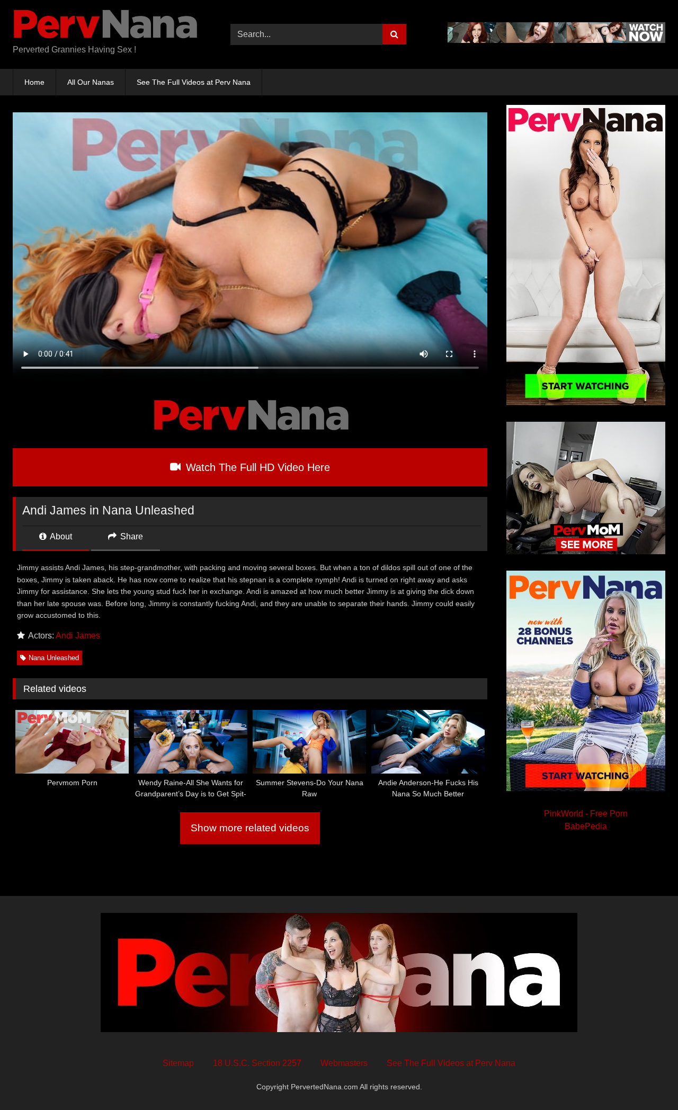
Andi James (78, 635)
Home (34, 82)
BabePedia (586, 826)
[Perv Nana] (105, 25)
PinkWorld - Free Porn (586, 813)
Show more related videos (250, 827)
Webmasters (344, 1063)
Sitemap (178, 1063)
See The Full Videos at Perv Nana (194, 82)
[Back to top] (645, 1078)
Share (130, 536)
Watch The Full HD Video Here (256, 467)
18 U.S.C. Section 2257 (257, 1063)
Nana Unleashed (54, 658)
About (60, 536)
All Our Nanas (90, 82)
